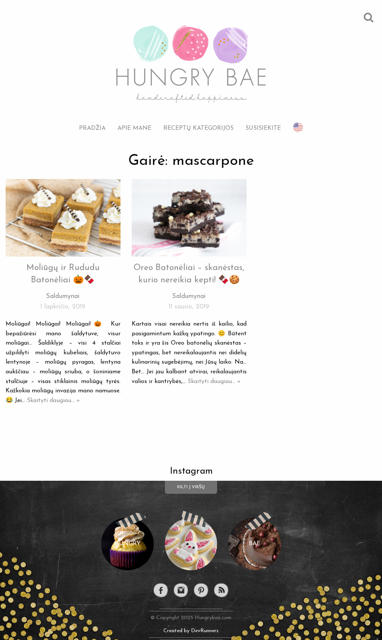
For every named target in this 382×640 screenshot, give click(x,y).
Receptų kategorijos (198, 128)
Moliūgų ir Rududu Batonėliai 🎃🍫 (63, 274)
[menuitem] (92, 122)
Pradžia (92, 128)
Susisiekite (263, 128)
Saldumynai (62, 296)
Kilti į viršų (191, 487)
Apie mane (134, 128)
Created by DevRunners (191, 631)
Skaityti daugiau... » (53, 401)
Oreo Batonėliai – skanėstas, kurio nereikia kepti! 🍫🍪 (189, 274)
